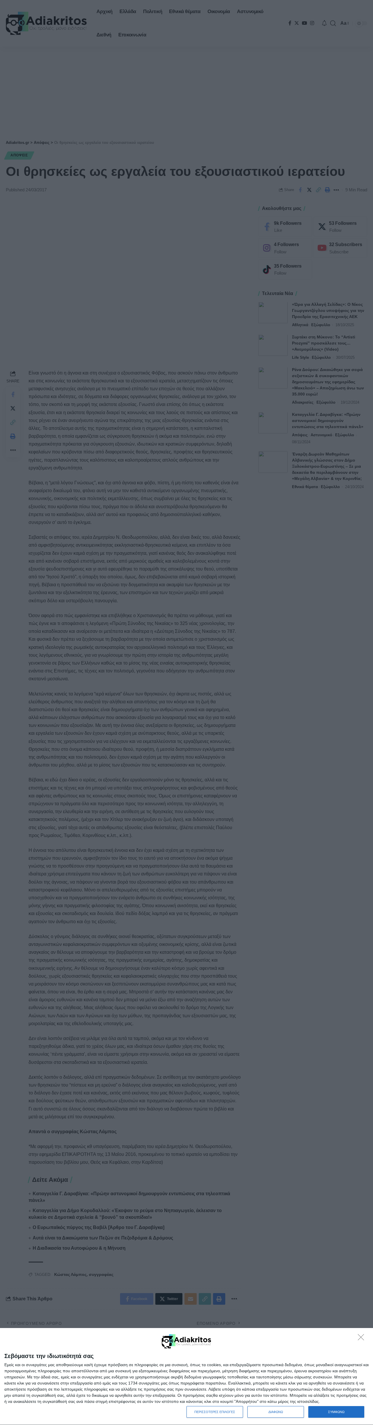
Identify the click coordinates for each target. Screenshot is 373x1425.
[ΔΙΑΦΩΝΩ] (362, 1338)
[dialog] (186, 1376)
